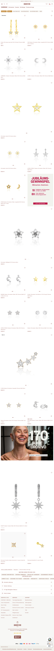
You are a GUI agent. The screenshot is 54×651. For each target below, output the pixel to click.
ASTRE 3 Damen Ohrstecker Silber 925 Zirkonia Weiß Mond (40, 75)
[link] (16, 11)
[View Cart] (52, 4)
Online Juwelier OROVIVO (6, 569)
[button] (52, 11)
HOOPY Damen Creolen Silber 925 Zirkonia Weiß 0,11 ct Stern (14, 525)
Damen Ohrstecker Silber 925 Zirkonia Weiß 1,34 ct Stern (40, 328)
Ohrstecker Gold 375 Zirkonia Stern (8, 136)
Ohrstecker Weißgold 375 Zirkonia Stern (9, 262)
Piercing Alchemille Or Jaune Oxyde (35, 560)
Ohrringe (16, 569)
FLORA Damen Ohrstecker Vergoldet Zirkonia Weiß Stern (13, 388)
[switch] (49, 646)
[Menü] (52, 638)
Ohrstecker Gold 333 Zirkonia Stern (8, 168)
